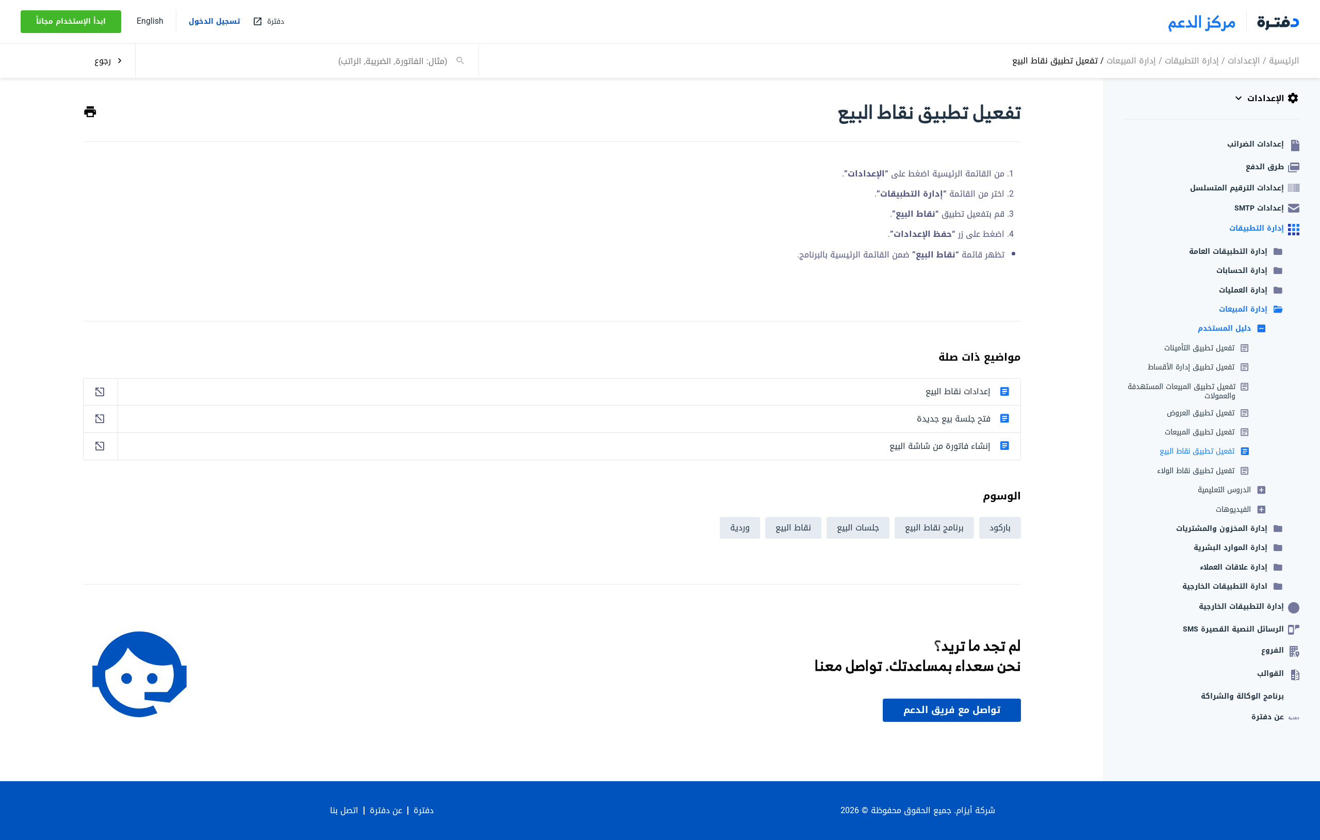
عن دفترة (386, 810)
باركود (1000, 528)
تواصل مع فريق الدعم (951, 710)
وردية (740, 528)
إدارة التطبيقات (1192, 60)
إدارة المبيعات (1131, 60)
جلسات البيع (858, 528)
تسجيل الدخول (214, 22)
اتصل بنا (344, 810)
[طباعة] (90, 112)
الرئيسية (1284, 60)
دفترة (424, 810)
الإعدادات (1244, 60)
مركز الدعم (1202, 22)
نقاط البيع (793, 528)
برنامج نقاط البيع (934, 528)
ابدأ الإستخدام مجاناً (71, 21)
